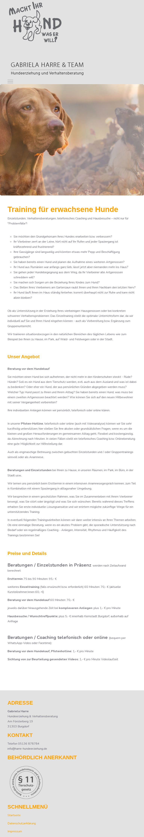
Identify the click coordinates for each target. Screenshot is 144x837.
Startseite (14, 815)
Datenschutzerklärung (22, 823)
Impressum (15, 831)
